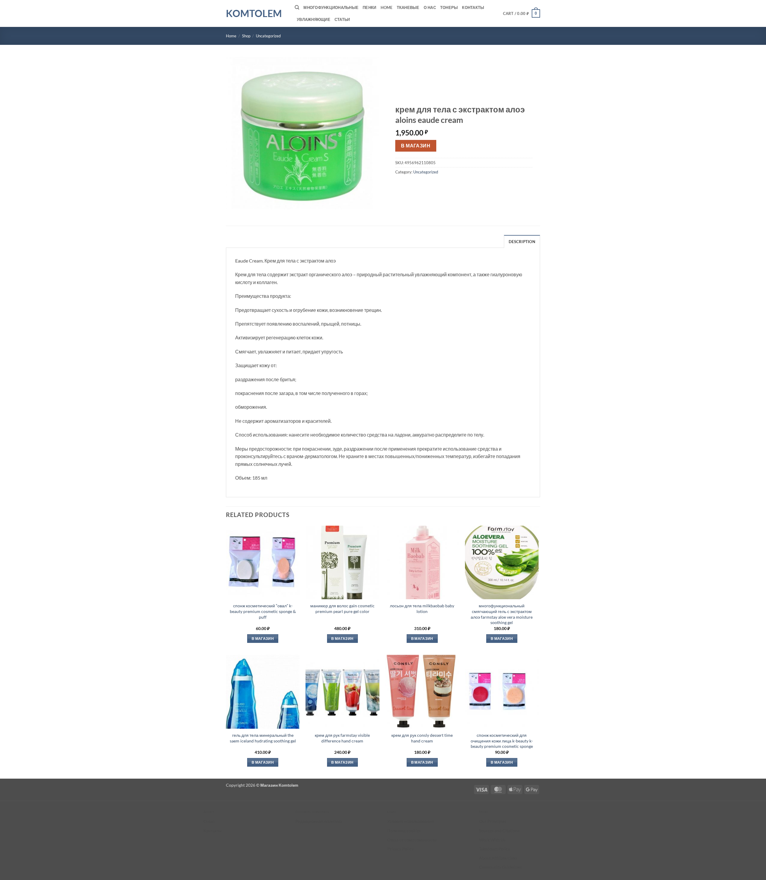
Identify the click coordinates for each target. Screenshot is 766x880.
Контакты (473, 7)
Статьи (342, 19)
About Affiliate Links (498, 858)
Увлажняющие (313, 19)
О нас (430, 7)
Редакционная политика (318, 821)
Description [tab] (522, 241)
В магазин (415, 145)
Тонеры (449, 7)
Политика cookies (404, 830)
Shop (246, 35)
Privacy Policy (400, 848)
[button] (521, 13)
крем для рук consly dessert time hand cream (422, 738)
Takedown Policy (494, 848)
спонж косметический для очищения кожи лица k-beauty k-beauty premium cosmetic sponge (502, 741)
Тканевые (408, 7)
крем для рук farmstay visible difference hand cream (342, 738)
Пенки (369, 7)
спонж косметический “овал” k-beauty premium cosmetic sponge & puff (263, 611)
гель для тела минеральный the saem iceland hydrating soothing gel (263, 738)
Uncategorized (268, 35)
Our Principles (492, 821)
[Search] (297, 7)
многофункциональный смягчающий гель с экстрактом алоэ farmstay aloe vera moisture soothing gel (502, 614)
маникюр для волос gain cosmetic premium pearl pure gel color (342, 608)
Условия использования (410, 821)
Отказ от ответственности (412, 839)
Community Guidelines (500, 867)
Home (387, 7)
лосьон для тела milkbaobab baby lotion (422, 608)
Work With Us (492, 839)
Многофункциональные (330, 7)
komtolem (254, 13)
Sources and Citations (499, 830)
